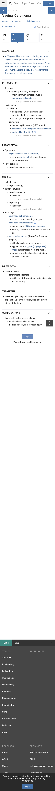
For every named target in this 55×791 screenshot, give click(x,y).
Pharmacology (9, 698)
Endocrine (6, 725)
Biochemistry (8, 664)
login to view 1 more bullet (30, 101)
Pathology (7, 691)
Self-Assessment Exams (41, 766)
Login (48, 3)
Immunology (8, 678)
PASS (32, 759)
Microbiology (8, 684)
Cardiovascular (9, 718)
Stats (4, 712)
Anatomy (6, 657)
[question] (34, 132)
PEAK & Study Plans (39, 752)
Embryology (7, 671)
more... (5, 732)
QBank (5, 759)
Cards (5, 752)
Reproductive (8, 705)
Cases (5, 766)
